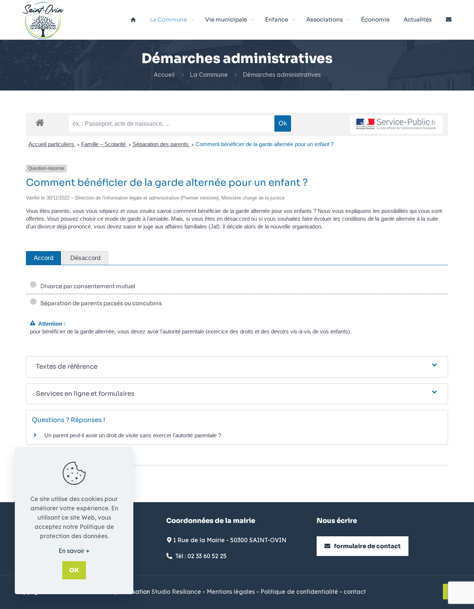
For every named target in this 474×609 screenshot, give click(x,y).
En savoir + (74, 550)
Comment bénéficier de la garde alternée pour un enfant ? (265, 144)
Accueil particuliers (52, 144)
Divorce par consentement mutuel (86, 286)
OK (74, 570)
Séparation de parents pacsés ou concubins (100, 303)
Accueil (164, 74)
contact (355, 591)
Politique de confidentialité (299, 591)
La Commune (209, 74)
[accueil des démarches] (39, 122)
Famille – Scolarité (104, 144)
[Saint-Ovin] (43, 19)
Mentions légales (231, 591)
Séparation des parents (161, 144)
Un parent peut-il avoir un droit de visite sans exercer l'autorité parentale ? (132, 435)
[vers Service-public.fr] (396, 124)
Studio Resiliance (176, 591)
